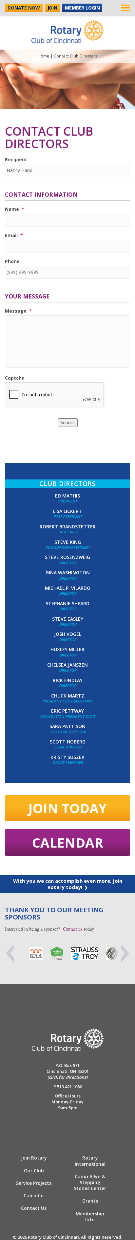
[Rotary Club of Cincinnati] (67, 29)
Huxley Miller (67, 649)
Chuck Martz (67, 696)
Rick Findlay (68, 680)
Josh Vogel (67, 634)
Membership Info (90, 1216)
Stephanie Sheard (67, 603)
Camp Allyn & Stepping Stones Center (90, 1182)
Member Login (82, 8)
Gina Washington (68, 572)
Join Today (67, 808)
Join (52, 8)
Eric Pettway (67, 711)
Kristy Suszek (67, 757)
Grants (90, 1201)
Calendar (67, 842)
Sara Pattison (67, 726)
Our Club (34, 1170)
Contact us (72, 929)
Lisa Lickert (67, 511)
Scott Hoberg (68, 742)
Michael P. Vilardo (67, 588)
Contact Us (34, 1208)
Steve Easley (67, 619)
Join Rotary (34, 1158)
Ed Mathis (67, 496)
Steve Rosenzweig (67, 557)
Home (43, 56)
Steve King (67, 542)
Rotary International (90, 1161)
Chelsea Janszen (67, 665)
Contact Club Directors (49, 137)
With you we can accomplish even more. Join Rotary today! (67, 884)
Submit (67, 422)
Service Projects (33, 1183)
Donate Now (24, 8)
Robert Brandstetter (68, 526)
